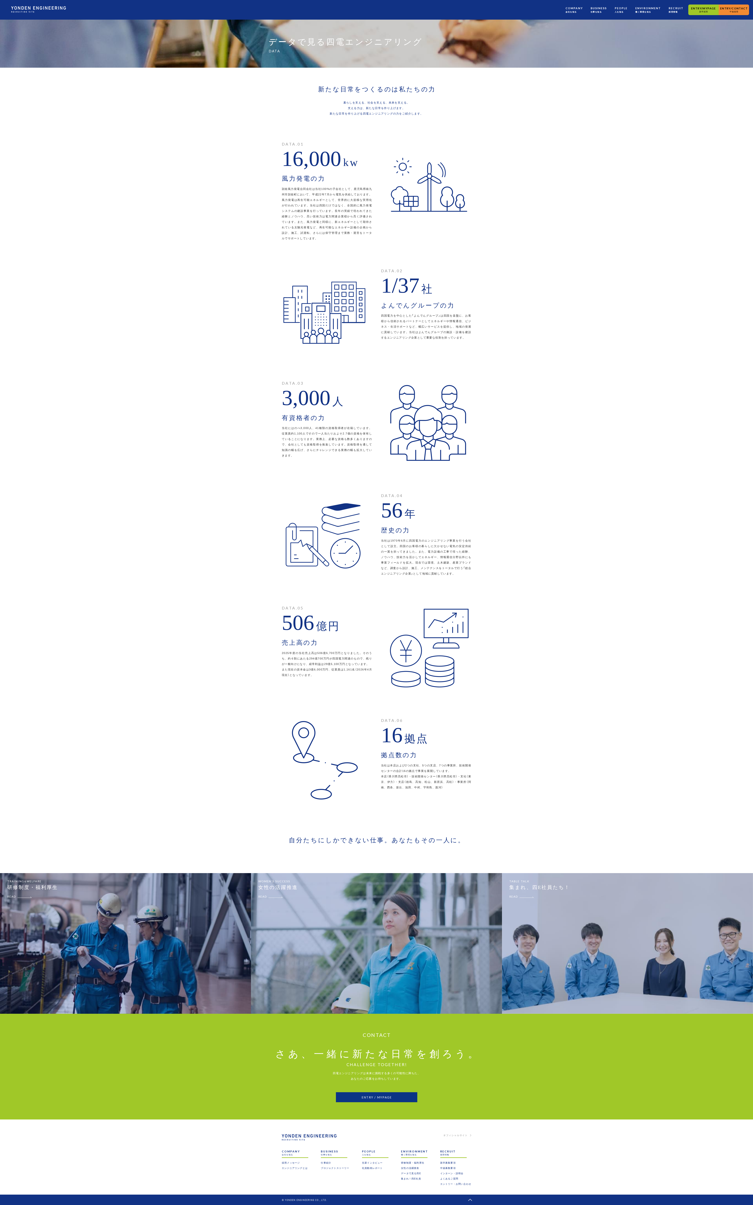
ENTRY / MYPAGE (377, 1097)
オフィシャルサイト (455, 1135)
